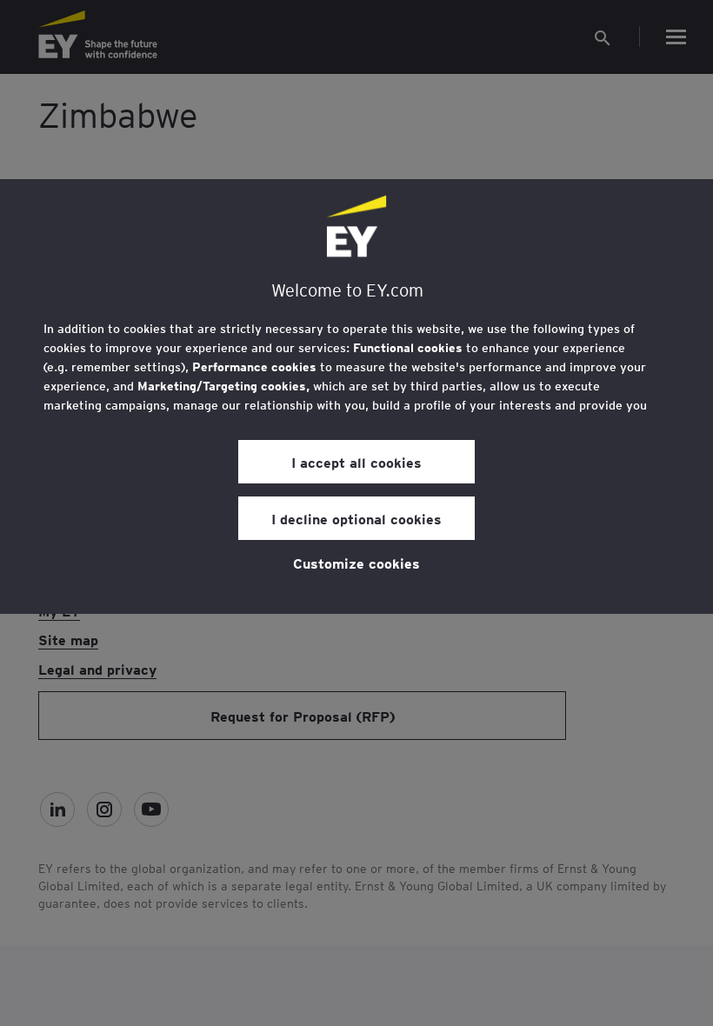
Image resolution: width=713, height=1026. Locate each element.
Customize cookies (356, 562)
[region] (356, 396)
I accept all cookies (356, 461)
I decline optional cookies (356, 518)
